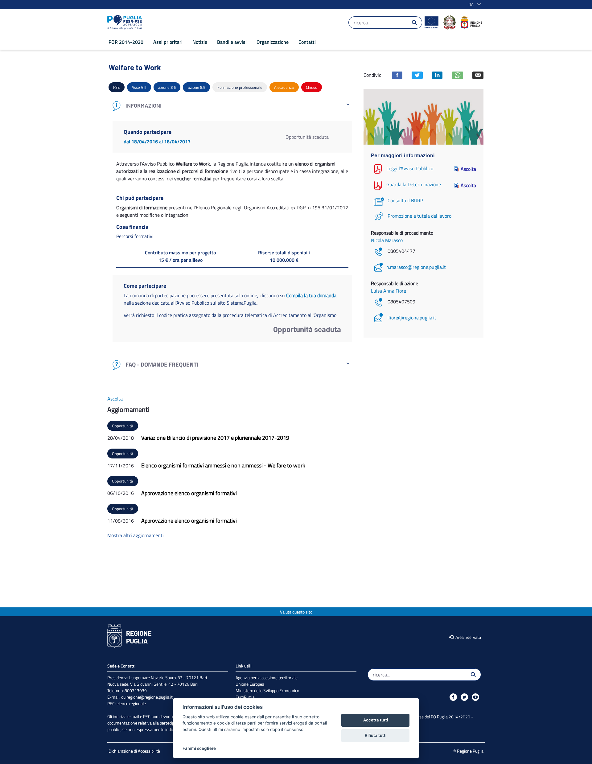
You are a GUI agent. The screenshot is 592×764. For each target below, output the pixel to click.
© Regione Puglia (468, 751)
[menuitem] (126, 42)
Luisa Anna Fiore (388, 290)
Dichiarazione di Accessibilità (134, 751)
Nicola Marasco (387, 240)
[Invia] (414, 22)
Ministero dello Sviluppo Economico (267, 690)
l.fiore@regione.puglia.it (411, 317)
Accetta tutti (375, 719)
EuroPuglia (245, 697)
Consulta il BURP (405, 200)
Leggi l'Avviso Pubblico (409, 168)
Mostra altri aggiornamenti (135, 535)
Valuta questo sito (296, 612)
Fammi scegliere (199, 748)
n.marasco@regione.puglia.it (416, 267)
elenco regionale (131, 703)
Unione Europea (250, 684)
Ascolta (468, 169)
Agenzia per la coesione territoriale (267, 677)
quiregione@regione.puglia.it (147, 697)
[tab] (232, 106)
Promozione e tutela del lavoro (419, 216)
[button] (473, 5)
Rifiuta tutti (375, 735)
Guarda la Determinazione (413, 184)
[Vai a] (125, 22)
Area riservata (467, 637)
